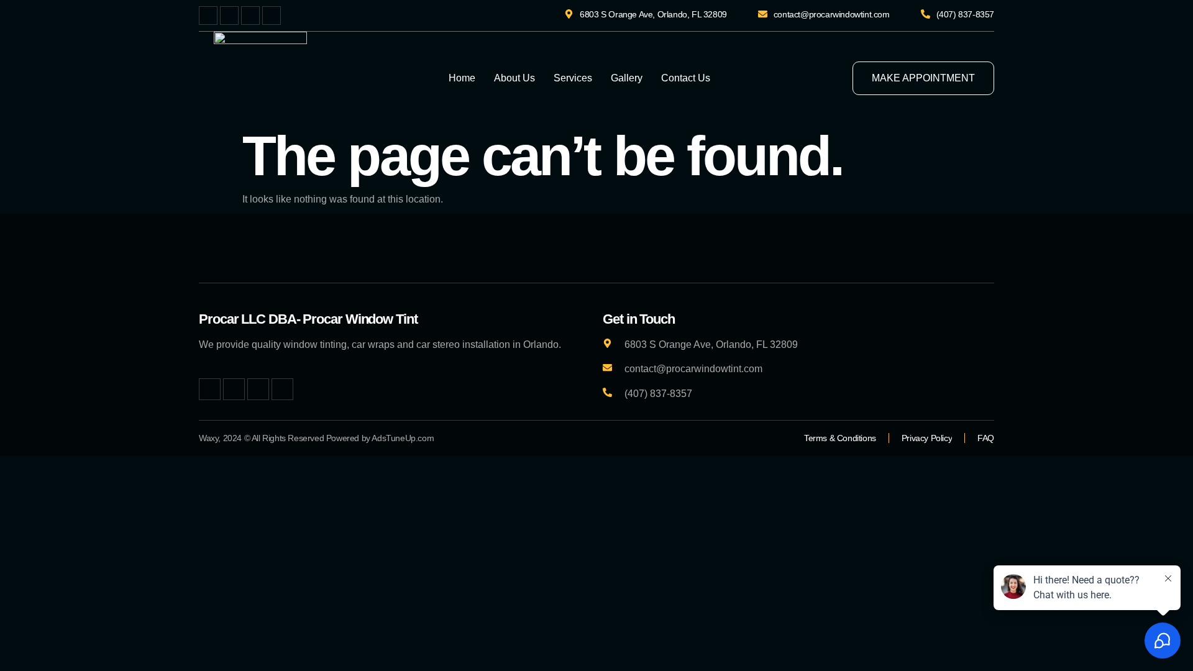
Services (573, 78)
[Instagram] (250, 15)
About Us (514, 78)
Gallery (626, 78)
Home (462, 78)
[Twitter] (229, 15)
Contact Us (685, 78)
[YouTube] (271, 15)
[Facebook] (208, 15)
